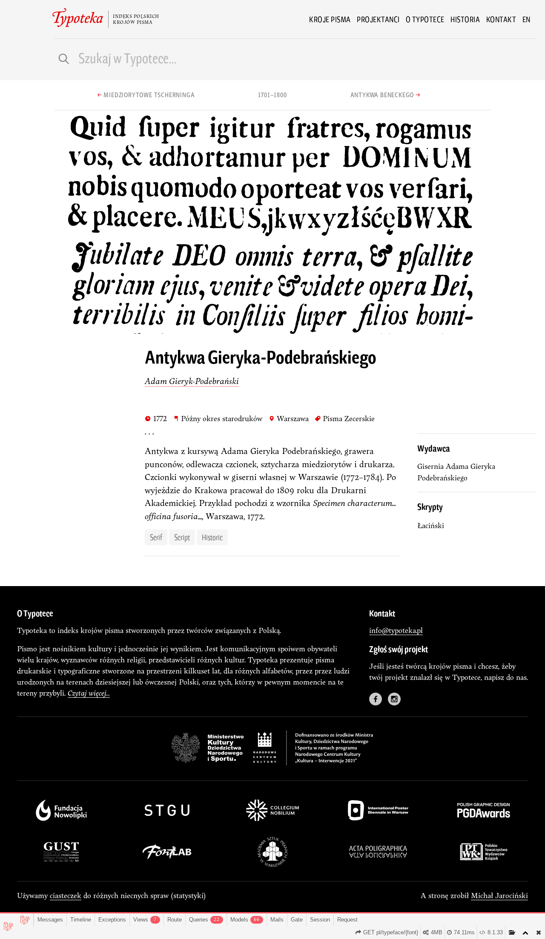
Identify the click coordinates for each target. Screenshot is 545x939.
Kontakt (501, 19)
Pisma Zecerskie (345, 418)
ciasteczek (65, 895)
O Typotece (425, 19)
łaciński (430, 525)
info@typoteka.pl (396, 630)
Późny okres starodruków (217, 418)
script (182, 537)
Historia (465, 19)
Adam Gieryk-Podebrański (192, 381)
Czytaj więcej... (89, 692)
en (526, 19)
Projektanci (378, 19)
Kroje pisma (330, 19)
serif (156, 537)
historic (212, 537)
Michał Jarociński (499, 895)
